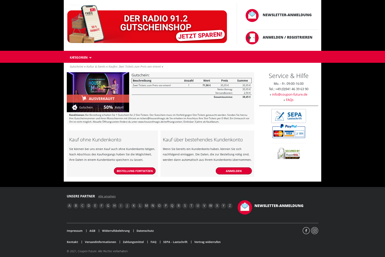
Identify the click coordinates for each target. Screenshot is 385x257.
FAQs (290, 100)
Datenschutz (145, 230)
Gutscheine (76, 66)
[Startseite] (148, 25)
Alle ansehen (107, 196)
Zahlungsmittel (133, 242)
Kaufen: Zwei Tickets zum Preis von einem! (134, 66)
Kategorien (79, 57)
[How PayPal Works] (288, 131)
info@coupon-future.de (289, 94)
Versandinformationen (100, 242)
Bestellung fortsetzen (135, 171)
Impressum (75, 230)
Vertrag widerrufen (207, 242)
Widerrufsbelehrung (116, 230)
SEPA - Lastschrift (175, 242)
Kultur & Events (95, 66)
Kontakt (72, 242)
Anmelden (234, 171)
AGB (92, 230)
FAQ (153, 242)
